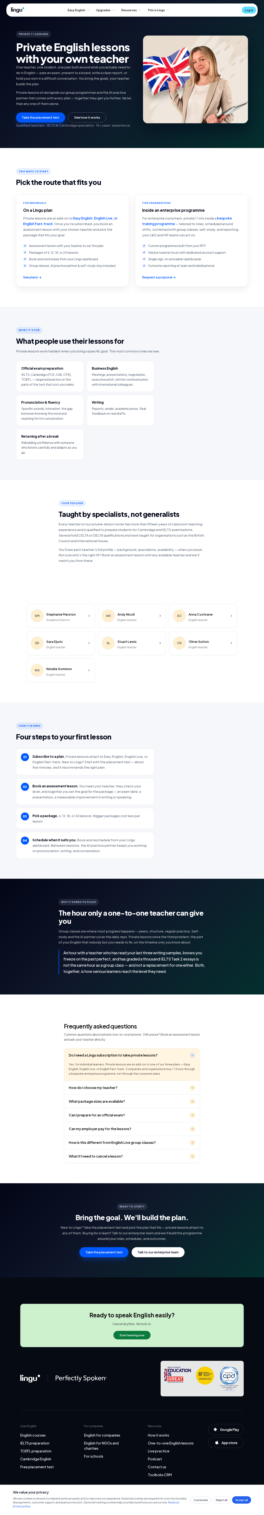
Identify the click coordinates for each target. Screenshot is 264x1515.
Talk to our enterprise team (158, 1252)
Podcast (155, 1459)
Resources (129, 10)
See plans (30, 277)
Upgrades (103, 10)
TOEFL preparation (35, 1451)
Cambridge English (35, 1459)
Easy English (76, 10)
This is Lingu (156, 10)
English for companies (102, 1435)
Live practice (158, 1451)
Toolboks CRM (160, 1474)
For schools (93, 1456)
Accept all (241, 1500)
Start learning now (132, 1335)
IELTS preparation (34, 1443)
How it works (158, 1435)
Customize (201, 1500)
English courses (33, 1435)
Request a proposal (157, 277)
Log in (249, 10)
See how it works (87, 117)
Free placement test (37, 1467)
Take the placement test (40, 117)
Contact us (157, 1467)
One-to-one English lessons (171, 1443)
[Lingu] (30, 1378)
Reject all (221, 1500)
